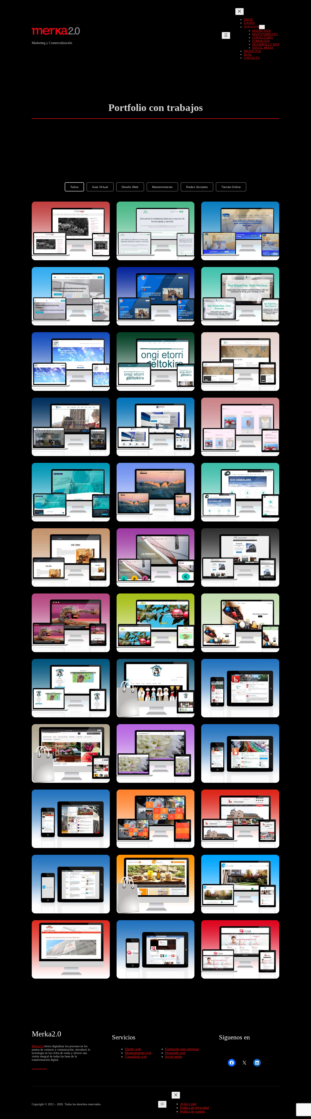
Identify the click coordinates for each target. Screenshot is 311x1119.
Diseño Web (130, 187)
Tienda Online (231, 187)
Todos (74, 187)
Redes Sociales (197, 187)
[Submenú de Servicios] (262, 27)
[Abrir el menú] (226, 35)
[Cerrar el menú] (239, 11)
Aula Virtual (100, 187)
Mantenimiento (162, 187)
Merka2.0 (46, 1034)
